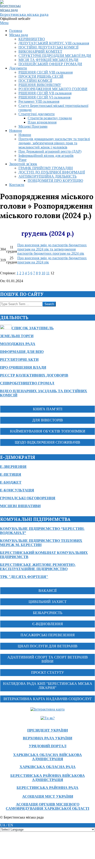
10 (43, 273)
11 (48, 273)
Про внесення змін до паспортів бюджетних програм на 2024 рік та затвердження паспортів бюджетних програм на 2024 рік (52, 249)
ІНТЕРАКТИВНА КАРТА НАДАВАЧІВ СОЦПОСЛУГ (47, 699)
